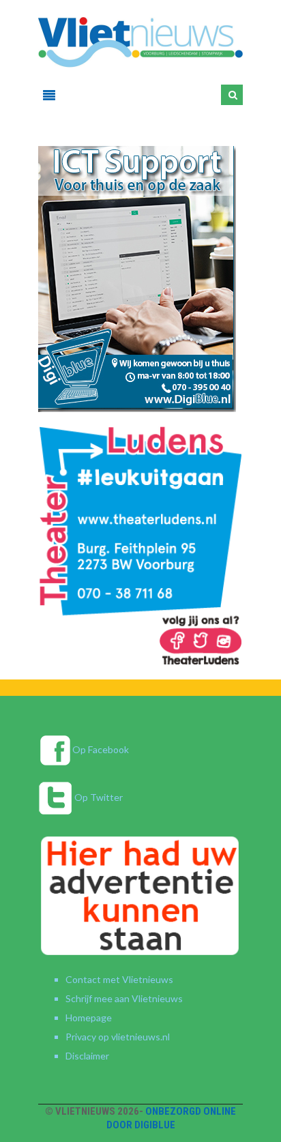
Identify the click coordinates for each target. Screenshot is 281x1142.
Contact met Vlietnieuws (119, 979)
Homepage (88, 1017)
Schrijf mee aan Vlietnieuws (124, 998)
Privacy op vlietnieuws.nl (117, 1036)
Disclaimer (87, 1056)
